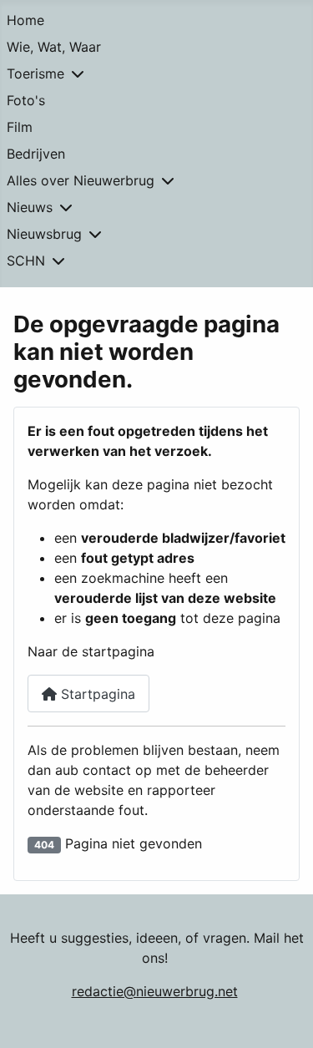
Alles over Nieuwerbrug (80, 180)
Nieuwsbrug (44, 233)
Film (20, 127)
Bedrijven (36, 153)
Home (25, 20)
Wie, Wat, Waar (54, 46)
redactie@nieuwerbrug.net (155, 991)
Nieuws (30, 207)
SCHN (26, 260)
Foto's (26, 100)
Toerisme (35, 73)
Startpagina (96, 694)
